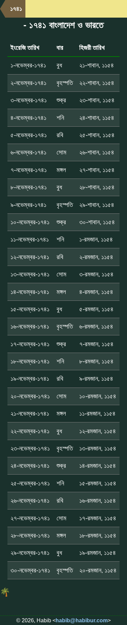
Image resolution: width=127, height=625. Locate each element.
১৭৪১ (16, 8)
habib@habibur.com (82, 620)
